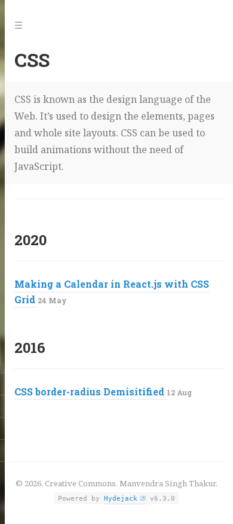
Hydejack (120, 498)
